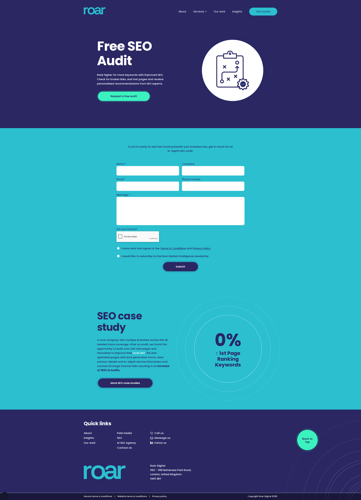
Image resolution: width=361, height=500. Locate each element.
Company (188, 164)
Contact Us (124, 447)
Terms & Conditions (173, 248)
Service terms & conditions (98, 496)
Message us (162, 438)
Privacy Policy (202, 248)
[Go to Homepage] (94, 11)
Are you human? (126, 229)
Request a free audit (124, 96)
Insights (237, 11)
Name (121, 164)
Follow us (160, 443)
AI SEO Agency (126, 443)
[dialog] (4, 495)
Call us (159, 433)
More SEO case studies (125, 383)
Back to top (307, 440)
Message (123, 195)
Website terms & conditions (132, 496)
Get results (263, 11)
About (182, 11)
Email (120, 179)
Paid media (124, 433)
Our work (219, 11)
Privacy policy (159, 496)
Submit (180, 266)
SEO (119, 438)
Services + (200, 11)
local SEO (139, 353)
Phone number (191, 179)
